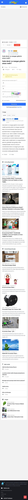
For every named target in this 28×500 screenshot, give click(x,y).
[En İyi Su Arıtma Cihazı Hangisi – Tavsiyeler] (10, 278)
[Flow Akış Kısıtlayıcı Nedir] (10, 256)
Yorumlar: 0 (13, 176)
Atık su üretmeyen (6, 392)
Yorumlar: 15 (14, 307)
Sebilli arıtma (5, 386)
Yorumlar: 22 (13, 285)
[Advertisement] (14, 24)
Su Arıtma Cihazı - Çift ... (8, 331)
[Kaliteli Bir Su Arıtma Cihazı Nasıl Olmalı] (10, 345)
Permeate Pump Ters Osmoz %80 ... (12, 309)
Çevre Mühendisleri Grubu (13, 410)
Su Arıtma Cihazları (14, 54)
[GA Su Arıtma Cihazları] (14, 2)
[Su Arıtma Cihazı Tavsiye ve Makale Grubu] (4, 403)
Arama (3, 7)
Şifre (3, 86)
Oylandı (4, 115)
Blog (2, 492)
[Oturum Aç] (26, 2)
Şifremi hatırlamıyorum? (21, 100)
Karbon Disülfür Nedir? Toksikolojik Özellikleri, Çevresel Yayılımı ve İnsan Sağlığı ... (12, 180)
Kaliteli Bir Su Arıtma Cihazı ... (10, 353)
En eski (9, 115)
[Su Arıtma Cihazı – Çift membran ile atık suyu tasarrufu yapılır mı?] (10, 323)
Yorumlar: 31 (13, 263)
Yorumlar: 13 (13, 351)
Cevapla (5, 154)
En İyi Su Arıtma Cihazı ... (8, 287)
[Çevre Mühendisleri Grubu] (4, 409)
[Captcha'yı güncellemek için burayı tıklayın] (16, 93)
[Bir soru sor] (25, 497)
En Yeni (13, 115)
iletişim (2, 495)
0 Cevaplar (6, 376)
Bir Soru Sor (24, 7)
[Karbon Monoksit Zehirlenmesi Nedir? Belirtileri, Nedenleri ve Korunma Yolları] (10, 199)
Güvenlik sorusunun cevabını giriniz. (10, 91)
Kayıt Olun (19, 107)
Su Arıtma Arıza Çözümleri (6, 490)
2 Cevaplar (6, 369)
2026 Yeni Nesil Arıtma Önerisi (9, 367)
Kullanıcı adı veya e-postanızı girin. (9, 80)
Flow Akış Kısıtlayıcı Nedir (9, 265)
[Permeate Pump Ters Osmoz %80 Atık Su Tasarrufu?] (10, 301)
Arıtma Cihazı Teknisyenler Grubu (15, 416)
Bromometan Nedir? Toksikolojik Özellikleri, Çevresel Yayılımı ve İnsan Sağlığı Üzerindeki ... (12, 234)
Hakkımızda (3, 494)
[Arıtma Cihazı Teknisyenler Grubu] (4, 416)
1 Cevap (6, 382)
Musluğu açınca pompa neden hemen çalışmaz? (13, 380)
